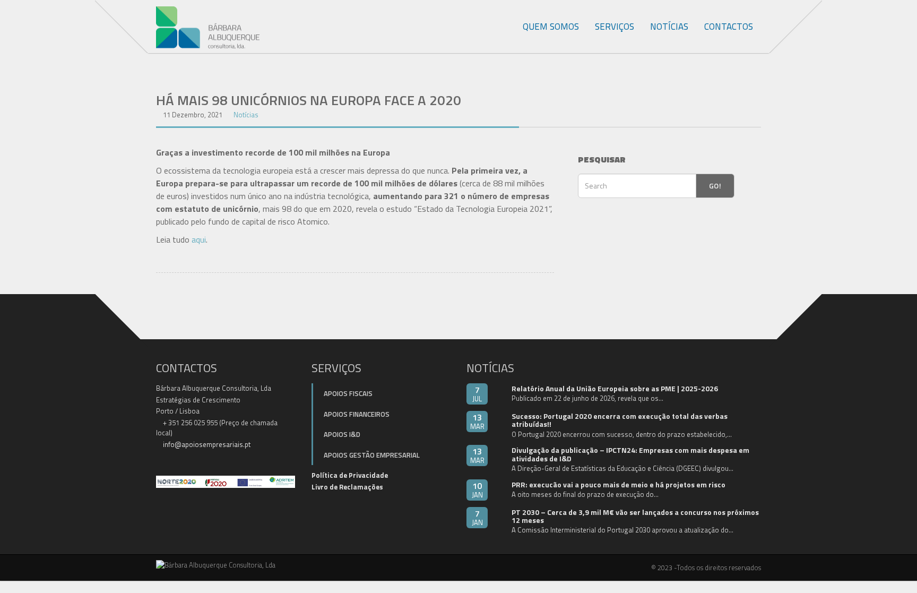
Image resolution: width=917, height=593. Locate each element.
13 (477, 421)
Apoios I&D (342, 434)
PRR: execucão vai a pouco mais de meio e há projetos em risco (618, 484)
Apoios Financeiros (357, 414)
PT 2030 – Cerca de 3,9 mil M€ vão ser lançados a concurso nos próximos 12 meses (635, 516)
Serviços (614, 26)
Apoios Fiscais (348, 393)
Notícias (669, 26)
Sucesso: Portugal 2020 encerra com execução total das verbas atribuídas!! (620, 419)
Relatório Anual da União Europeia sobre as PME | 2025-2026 (615, 388)
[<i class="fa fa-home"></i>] (503, 26)
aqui (199, 239)
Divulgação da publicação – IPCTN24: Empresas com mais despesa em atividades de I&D (630, 453)
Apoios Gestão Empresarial (372, 455)
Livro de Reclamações (347, 487)
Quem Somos (551, 26)
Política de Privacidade (350, 475)
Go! (715, 185)
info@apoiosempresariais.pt (206, 444)
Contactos (728, 26)
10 (477, 489)
